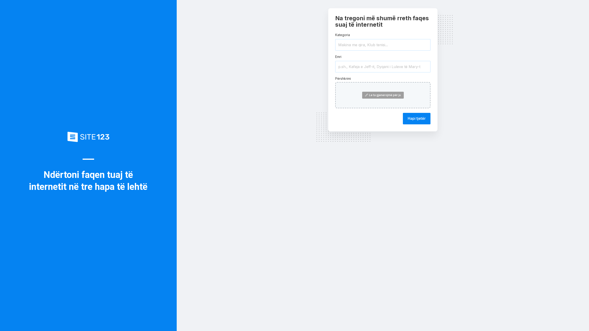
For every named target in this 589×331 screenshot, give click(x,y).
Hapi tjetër (417, 118)
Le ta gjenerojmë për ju (385, 95)
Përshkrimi (343, 78)
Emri (338, 57)
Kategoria (342, 35)
